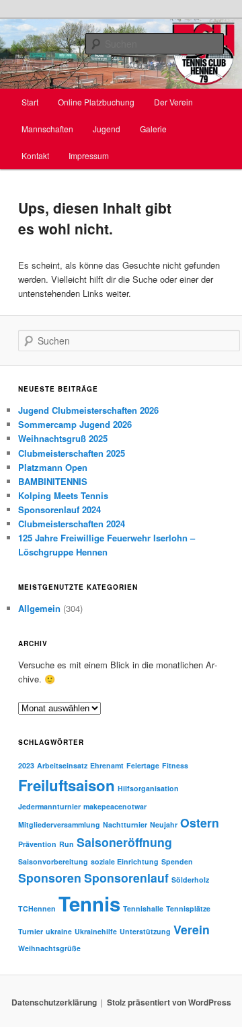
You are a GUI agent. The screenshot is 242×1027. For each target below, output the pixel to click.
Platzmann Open (52, 467)
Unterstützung (145, 931)
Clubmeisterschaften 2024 (71, 523)
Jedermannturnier (49, 806)
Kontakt (35, 155)
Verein (191, 929)
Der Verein (173, 101)
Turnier (30, 931)
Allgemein (39, 608)
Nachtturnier (125, 824)
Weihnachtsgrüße (49, 948)
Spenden (177, 861)
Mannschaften (47, 128)
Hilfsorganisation (148, 788)
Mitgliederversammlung (59, 824)
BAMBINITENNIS (52, 481)
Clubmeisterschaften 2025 (71, 453)
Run (66, 844)
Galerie (153, 128)
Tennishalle (143, 908)
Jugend (106, 128)
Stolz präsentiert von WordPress (169, 1002)
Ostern (199, 822)
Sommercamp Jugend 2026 (75, 424)
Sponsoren (49, 877)
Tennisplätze (188, 908)
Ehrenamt (107, 765)
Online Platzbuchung (96, 101)
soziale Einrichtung (125, 861)
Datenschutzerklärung (54, 1002)
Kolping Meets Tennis (63, 495)
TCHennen (37, 908)
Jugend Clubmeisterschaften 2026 (88, 410)
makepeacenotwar (115, 806)
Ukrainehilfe (96, 931)
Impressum (89, 155)
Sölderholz (190, 880)
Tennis (89, 903)
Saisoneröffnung (124, 842)
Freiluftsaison (66, 785)
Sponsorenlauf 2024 (59, 509)
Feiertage (142, 765)
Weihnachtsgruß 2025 (63, 438)
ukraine (59, 931)
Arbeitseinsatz (62, 765)
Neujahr (163, 824)
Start (30, 101)
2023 (26, 765)
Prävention (37, 844)
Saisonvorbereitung (53, 861)
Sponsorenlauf (126, 877)
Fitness (175, 765)
